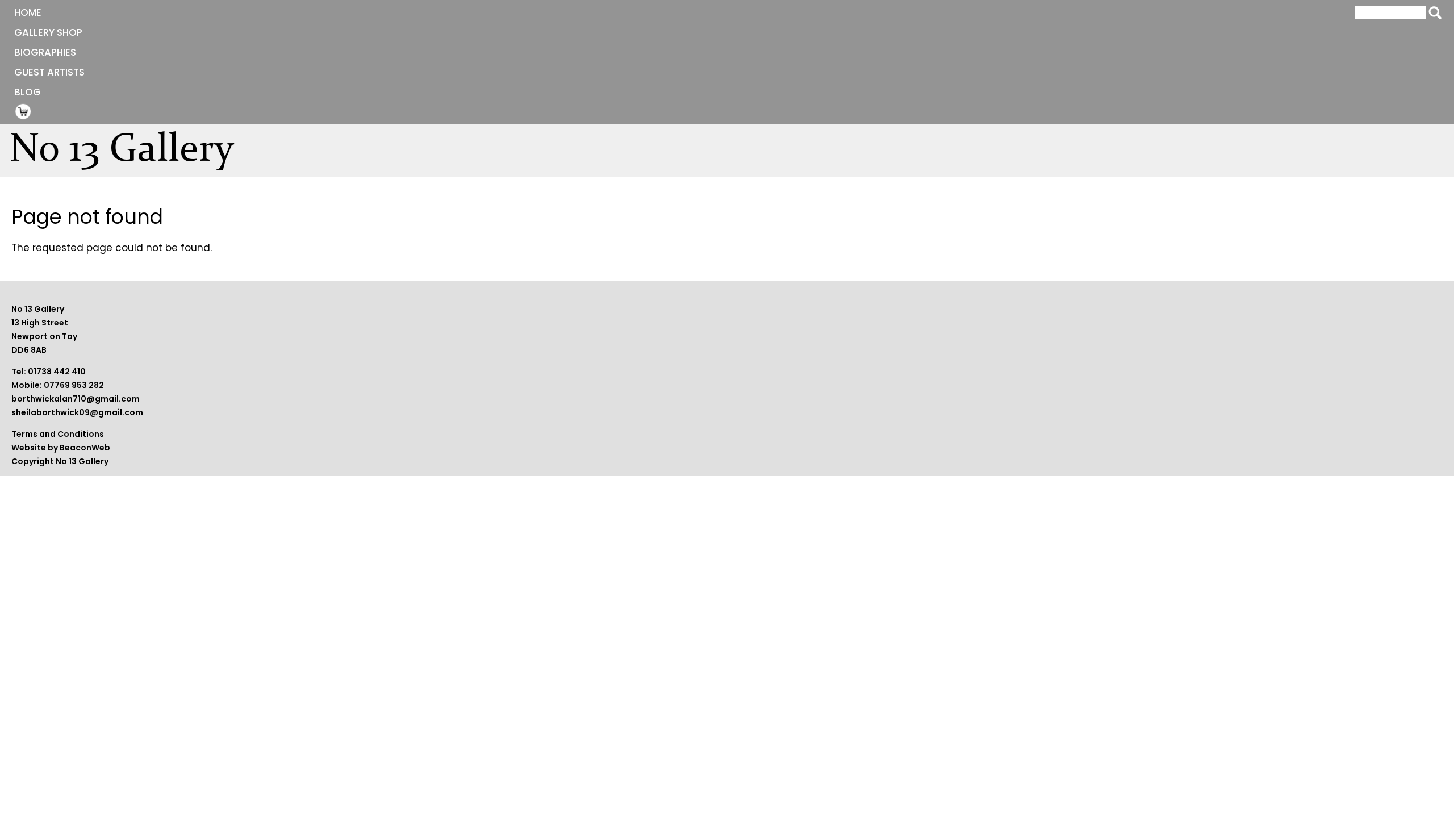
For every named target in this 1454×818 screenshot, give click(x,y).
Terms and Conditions (57, 434)
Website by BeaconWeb (60, 447)
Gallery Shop (48, 32)
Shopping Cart (23, 111)
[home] (128, 154)
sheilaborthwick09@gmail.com (77, 412)
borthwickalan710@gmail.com (75, 398)
